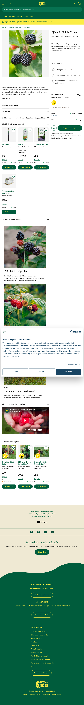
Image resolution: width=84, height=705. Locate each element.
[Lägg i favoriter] (54, 128)
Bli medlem (42, 552)
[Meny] (3, 3)
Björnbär (27, 27)
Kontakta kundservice (42, 595)
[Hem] (42, 4)
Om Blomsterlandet (38, 631)
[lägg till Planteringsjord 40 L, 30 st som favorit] (13, 177)
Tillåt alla (68, 372)
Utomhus (11, 27)
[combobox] (44, 9)
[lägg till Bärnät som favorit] (30, 130)
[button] (25, 105)
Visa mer (5, 98)
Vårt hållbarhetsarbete (40, 656)
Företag (34, 642)
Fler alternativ (72, 365)
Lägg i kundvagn (69, 128)
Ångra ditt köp (36, 638)
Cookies (25, 694)
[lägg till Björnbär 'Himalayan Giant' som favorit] (30, 448)
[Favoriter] (9, 3)
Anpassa (40, 372)
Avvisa (15, 372)
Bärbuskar (19, 27)
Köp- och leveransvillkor (40, 635)
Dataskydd (46, 694)
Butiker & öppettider (42, 615)
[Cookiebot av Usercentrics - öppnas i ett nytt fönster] (71, 331)
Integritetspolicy (35, 694)
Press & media (36, 649)
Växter (4, 27)
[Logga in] (74, 3)
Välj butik (54, 116)
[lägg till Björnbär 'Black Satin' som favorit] (13, 448)
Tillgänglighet (56, 694)
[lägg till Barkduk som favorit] (13, 130)
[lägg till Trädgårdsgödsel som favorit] (46, 130)
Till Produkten (10, 168)
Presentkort (35, 645)
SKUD (33, 666)
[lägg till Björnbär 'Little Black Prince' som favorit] (46, 448)
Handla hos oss (36, 652)
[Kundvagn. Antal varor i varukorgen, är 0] (79, 3)
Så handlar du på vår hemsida (42, 663)
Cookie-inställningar (41, 673)
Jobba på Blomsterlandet (40, 659)
